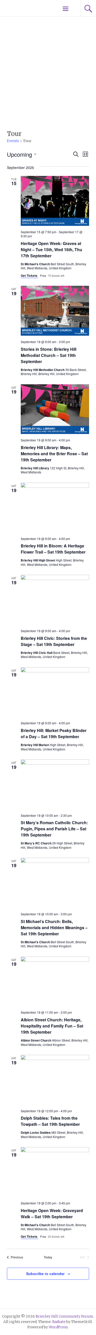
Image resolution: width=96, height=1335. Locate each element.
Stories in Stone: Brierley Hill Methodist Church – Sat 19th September (48, 355)
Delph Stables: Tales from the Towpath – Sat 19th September (50, 1121)
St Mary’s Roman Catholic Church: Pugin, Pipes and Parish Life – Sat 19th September (54, 829)
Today (48, 1257)
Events (13, 141)
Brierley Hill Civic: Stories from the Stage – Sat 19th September (54, 641)
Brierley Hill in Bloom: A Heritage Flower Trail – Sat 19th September (53, 549)
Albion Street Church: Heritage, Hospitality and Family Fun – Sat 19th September (52, 1026)
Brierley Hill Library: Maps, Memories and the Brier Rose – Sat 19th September (54, 453)
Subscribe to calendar (45, 1273)
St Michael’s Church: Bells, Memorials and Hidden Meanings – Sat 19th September (54, 927)
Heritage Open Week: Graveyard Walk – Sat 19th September (52, 1213)
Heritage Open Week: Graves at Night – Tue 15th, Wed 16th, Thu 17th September (51, 249)
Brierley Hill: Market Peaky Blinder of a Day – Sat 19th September (54, 733)
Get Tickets (29, 275)
